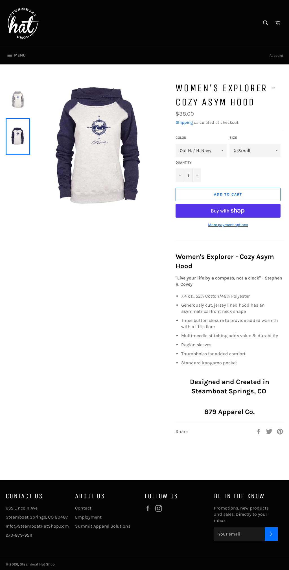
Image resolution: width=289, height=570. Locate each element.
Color (181, 138)
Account (276, 55)
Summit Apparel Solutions (102, 526)
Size (233, 138)
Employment (88, 517)
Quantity (183, 162)
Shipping (184, 122)
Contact (83, 508)
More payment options (228, 224)
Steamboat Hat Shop (37, 564)
